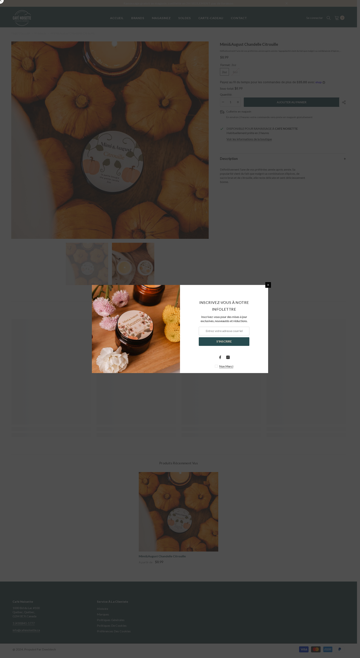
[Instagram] (228, 357)
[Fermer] (268, 285)
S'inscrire (224, 341)
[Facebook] (220, 357)
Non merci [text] (226, 366)
